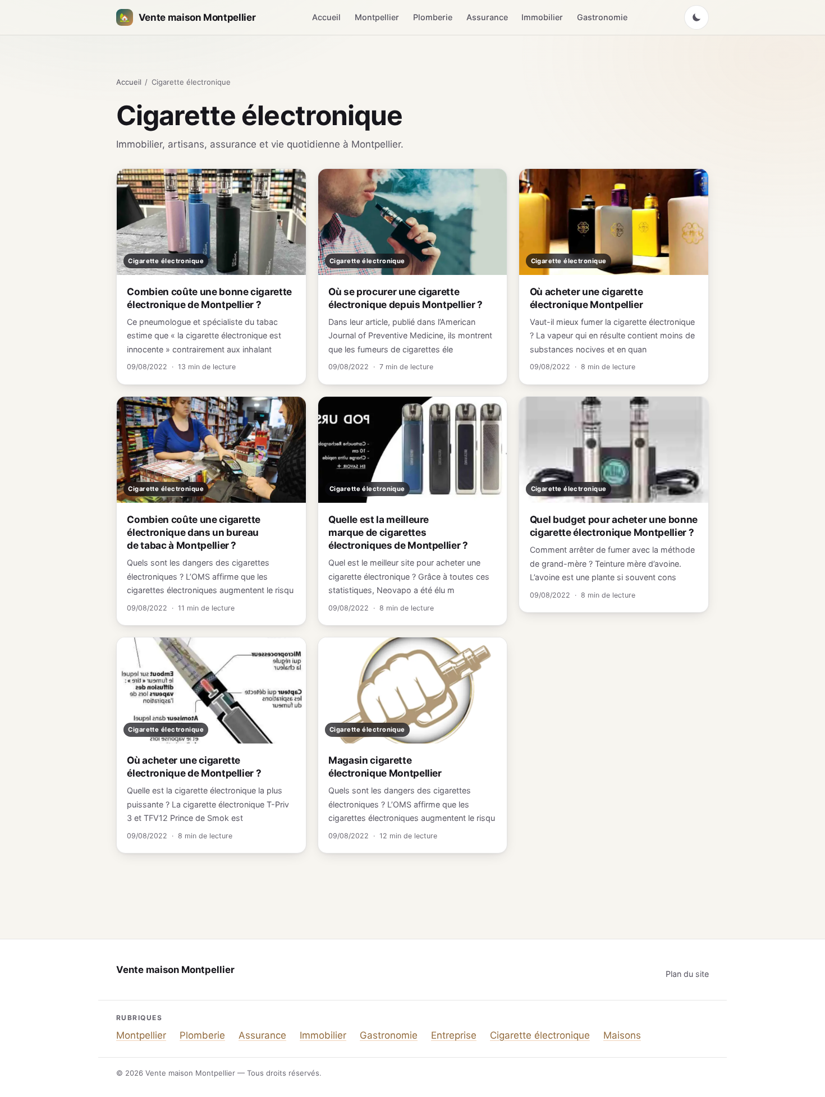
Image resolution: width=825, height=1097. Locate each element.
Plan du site (687, 974)
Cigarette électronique (540, 1035)
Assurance (487, 17)
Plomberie (432, 17)
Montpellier (377, 17)
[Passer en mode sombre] (696, 17)
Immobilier (542, 17)
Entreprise (453, 1035)
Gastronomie (602, 17)
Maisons (622, 1035)
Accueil (326, 17)
